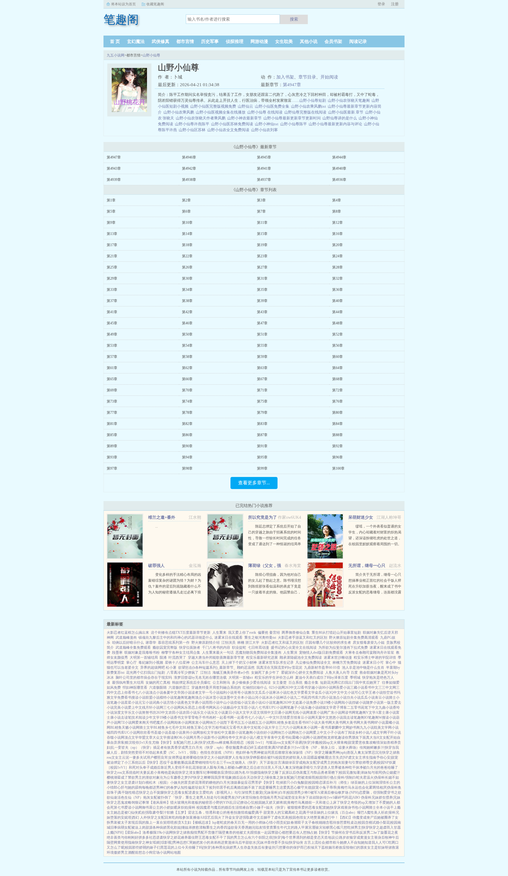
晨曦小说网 (301, 737)
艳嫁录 (301, 767)
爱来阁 (140, 722)
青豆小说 (382, 697)
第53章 (112, 345)
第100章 (338, 468)
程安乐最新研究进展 (262, 657)
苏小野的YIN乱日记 (224, 802)
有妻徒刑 (268, 847)
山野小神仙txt (267, 124)
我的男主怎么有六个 (242, 837)
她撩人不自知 (350, 842)
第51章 (262, 334)
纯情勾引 (209, 762)
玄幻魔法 (136, 41)
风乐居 (186, 707)
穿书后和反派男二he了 (362, 832)
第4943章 (114, 168)
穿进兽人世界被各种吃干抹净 (340, 767)
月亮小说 (200, 737)
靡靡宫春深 (287, 752)
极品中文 (234, 707)
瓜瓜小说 (265, 692)
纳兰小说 (216, 722)
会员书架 (333, 41)
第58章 (187, 357)
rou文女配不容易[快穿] (294, 742)
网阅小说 (345, 702)
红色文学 (294, 692)
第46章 (187, 323)
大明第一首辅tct (240, 677)
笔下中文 (372, 707)
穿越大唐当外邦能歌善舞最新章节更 (216, 657)
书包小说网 (360, 807)
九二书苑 (301, 697)
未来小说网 (308, 727)
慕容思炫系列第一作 (174, 642)
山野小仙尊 (151, 55)
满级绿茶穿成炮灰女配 (299, 762)
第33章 (112, 290)
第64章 (337, 368)
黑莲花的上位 (170, 847)
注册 (395, 4)
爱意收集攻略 (365, 742)
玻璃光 (182, 802)
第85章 (112, 435)
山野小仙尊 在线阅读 (265, 112)
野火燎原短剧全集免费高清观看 (353, 637)
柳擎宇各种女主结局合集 (180, 652)
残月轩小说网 (152, 707)
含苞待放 (333, 822)
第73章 (112, 401)
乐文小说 (135, 712)
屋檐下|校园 (337, 772)
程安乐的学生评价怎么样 (274, 677)
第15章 (262, 234)
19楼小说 (331, 702)
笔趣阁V (362, 712)
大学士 (273, 727)
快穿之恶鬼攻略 (119, 802)
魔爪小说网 (165, 722)
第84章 (337, 424)
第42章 (187, 312)
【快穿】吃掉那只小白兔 (281, 782)
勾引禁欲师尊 (359, 762)
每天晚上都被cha (226, 767)
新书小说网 (216, 737)
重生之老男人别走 (200, 797)
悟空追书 (390, 692)
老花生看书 (296, 722)
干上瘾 (395, 807)
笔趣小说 (117, 702)
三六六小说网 (289, 727)
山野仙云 (246, 106)
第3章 (261, 200)
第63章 (262, 368)
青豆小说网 (306, 717)
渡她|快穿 (329, 807)
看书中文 (371, 687)
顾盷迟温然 (246, 667)
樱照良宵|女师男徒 (168, 757)
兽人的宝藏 (279, 812)
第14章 (187, 234)
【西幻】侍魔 (349, 817)
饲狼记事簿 (140, 802)
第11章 (262, 223)
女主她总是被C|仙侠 (122, 812)
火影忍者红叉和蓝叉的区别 (282, 642)
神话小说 (287, 697)
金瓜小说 (322, 692)
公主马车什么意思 (205, 662)
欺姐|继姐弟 (183, 827)
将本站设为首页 (123, 4)
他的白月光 (221, 782)
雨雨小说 (212, 702)
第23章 (262, 256)
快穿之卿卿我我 (205, 777)
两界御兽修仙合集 (296, 632)
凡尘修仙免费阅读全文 (313, 662)
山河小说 (258, 697)
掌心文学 (205, 727)
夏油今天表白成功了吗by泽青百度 (321, 677)
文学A (373, 712)
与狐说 (271, 742)
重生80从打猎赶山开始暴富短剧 (336, 632)
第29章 (112, 278)
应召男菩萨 (253, 782)
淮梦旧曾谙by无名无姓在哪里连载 (200, 677)
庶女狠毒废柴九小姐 (369, 642)
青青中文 (274, 737)
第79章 (262, 413)
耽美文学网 (383, 727)
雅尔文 (253, 692)
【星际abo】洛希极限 (140, 832)
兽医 (350, 752)
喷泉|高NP (272, 747)
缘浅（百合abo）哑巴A (349, 812)
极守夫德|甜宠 (308, 787)
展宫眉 (310, 827)
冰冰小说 (272, 697)
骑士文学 (146, 727)
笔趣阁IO (361, 717)
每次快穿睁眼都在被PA (257, 757)
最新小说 (235, 732)
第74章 (187, 401)
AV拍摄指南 (254, 772)
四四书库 (117, 732)
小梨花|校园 (388, 822)
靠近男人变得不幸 (175, 767)
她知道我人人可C (374, 842)
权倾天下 (314, 847)
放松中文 (221, 732)
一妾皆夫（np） (126, 747)
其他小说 (308, 41)
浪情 (227, 772)
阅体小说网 (183, 722)
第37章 (112, 301)
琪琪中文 (267, 712)
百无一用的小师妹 (252, 822)
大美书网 (325, 722)
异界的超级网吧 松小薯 (158, 667)
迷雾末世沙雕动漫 (338, 657)
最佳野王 (195, 837)
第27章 (262, 267)
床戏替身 (344, 807)
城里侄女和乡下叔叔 (300, 797)
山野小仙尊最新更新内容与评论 (336, 124)
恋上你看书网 (202, 707)
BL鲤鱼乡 (280, 722)
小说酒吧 (317, 737)
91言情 (281, 717)
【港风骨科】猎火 (163, 802)
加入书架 (285, 77)
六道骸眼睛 (158, 687)
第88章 (337, 435)
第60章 (337, 357)
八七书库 (262, 707)
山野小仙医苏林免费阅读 (233, 124)
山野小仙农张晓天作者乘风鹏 (201, 118)
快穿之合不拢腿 (151, 792)
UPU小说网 (278, 707)
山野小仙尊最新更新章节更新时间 (292, 118)
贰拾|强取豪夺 (149, 812)
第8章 (336, 211)
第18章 (187, 245)
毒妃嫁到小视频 (150, 662)
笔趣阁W (375, 717)
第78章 (187, 413)
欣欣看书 (147, 732)
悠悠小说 (336, 717)
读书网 (350, 712)
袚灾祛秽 (322, 827)
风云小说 (220, 707)
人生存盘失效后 (249, 847)
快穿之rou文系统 (120, 772)
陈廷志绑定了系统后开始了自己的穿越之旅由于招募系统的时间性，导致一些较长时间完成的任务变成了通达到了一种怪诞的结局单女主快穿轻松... (274, 538)
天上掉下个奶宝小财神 (239, 662)
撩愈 (195, 827)
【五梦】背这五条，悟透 (193, 812)
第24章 (337, 256)
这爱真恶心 (288, 787)
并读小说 (246, 737)
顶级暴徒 (237, 782)
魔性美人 (374, 812)
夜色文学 (188, 702)
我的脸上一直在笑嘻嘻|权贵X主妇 (164, 822)
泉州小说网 (191, 732)
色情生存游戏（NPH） (218, 752)
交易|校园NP (379, 762)
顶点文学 (131, 737)
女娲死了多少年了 (265, 672)
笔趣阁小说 (251, 732)
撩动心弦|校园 (251, 802)
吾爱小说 (343, 687)
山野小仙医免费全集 (273, 106)
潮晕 (117, 777)
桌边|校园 (357, 822)
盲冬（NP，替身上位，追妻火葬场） (331, 747)
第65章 (112, 379)
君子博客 (340, 707)
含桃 (368, 822)
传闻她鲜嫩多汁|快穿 (376, 747)
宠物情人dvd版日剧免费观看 (321, 652)
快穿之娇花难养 (175, 837)
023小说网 (277, 687)
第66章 (187, 379)
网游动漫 (259, 41)
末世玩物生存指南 (256, 797)
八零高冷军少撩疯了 (182, 672)
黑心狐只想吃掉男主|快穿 (349, 827)
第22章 (187, 256)
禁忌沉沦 (375, 752)
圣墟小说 (161, 732)
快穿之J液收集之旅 (268, 777)
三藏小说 (357, 687)
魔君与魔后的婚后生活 (221, 807)
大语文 (255, 712)
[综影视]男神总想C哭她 (178, 842)
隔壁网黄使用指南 (121, 842)
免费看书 (124, 697)
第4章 (336, 200)
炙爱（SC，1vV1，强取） (180, 752)
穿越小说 (315, 687)
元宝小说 (145, 702)
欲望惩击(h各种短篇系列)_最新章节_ (206, 667)
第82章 (187, 424)
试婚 (375, 822)
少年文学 (153, 717)
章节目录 (307, 77)
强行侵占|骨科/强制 (337, 777)
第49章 (112, 334)
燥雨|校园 (315, 777)
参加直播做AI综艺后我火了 (203, 817)
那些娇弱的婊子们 (146, 847)
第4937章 (264, 180)
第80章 (337, 413)
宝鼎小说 (255, 702)
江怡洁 (205, 672)
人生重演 (290, 652)
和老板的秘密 (198, 802)
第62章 (187, 368)
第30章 (187, 278)
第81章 (112, 424)
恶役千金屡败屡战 (174, 762)
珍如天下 (202, 787)
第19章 (262, 245)
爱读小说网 (133, 807)
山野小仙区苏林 (193, 130)
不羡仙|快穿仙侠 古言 (294, 842)
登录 (381, 4)
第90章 (187, 446)
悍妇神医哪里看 (135, 687)
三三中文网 (387, 687)
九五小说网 (115, 55)
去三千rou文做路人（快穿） (238, 762)
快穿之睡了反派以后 (280, 772)
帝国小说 (184, 692)
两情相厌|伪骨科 (385, 787)
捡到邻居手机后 (221, 787)
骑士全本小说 (379, 807)
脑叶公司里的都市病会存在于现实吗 (144, 677)
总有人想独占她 (305, 832)
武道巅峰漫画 (126, 637)
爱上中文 (135, 707)
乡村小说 (362, 732)
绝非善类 (114, 837)
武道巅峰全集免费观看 (133, 647)
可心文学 (362, 692)
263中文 (291, 687)
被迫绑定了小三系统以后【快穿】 (133, 762)
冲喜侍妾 (271, 842)
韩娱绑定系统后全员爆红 (191, 682)
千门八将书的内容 (216, 647)
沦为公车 (167, 777)
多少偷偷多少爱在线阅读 (251, 682)
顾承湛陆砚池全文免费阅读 (301, 657)
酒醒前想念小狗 (140, 852)
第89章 (112, 446)
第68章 (337, 379)
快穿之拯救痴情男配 (188, 832)
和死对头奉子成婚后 (145, 767)
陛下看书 (230, 722)
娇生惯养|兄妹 (389, 797)
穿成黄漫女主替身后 (369, 837)
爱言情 (292, 717)
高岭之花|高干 (299, 812)
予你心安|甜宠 (387, 757)
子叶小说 (394, 732)
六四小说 (325, 697)
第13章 (112, 234)
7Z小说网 (128, 722)
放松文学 (207, 732)
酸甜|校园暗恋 (311, 782)
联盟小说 (153, 697)
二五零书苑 (356, 707)
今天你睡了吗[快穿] (196, 847)
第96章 (337, 457)
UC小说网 (132, 732)
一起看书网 (225, 717)
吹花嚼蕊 (310, 757)
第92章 (337, 446)
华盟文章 (145, 737)
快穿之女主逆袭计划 (126, 782)
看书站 (286, 737)
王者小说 (376, 692)
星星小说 (131, 702)
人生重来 (219, 632)
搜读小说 (138, 697)
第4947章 (292, 84)
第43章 (262, 312)
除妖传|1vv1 (325, 797)
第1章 (111, 200)
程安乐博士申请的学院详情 (375, 657)
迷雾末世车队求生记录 (276, 662)
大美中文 (247, 727)
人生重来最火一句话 (218, 652)
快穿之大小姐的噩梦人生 (219, 757)
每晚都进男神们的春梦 (159, 787)
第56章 (337, 345)
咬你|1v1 (138, 742)
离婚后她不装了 (246, 787)
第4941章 (264, 168)
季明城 (355, 677)
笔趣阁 (179, 697)
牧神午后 (392, 837)
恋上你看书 (126, 692)
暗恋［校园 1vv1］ (251, 742)
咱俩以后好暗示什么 (128, 642)
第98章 (187, 468)
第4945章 (264, 157)
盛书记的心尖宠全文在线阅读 (294, 647)
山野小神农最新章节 (245, 118)
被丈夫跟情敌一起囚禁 (257, 832)
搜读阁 (172, 737)
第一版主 (387, 702)
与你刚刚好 (129, 837)
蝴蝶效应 (217, 772)
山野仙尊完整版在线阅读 (306, 112)
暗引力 (311, 767)
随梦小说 (373, 702)
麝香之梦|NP (183, 777)
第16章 (337, 234)
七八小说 (142, 692)
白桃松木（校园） (156, 782)
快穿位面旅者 (189, 647)
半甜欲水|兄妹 (253, 842)
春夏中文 (170, 692)
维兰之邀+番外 (161, 517)
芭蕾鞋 (345, 822)
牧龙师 (329, 737)
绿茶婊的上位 (361, 782)
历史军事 (210, 41)
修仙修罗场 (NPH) (345, 792)
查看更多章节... (254, 482)
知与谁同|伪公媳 (380, 772)
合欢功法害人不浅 (267, 767)
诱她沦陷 (252, 827)
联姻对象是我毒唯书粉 (142, 652)
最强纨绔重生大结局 (128, 682)
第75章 (262, 401)
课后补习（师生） (336, 782)
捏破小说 (359, 702)
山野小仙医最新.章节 (346, 112)
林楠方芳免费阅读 (346, 662)
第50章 (187, 334)
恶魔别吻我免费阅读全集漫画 (258, 652)
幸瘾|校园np (321, 742)
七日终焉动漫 (258, 647)
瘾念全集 (311, 682)
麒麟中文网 (340, 727)
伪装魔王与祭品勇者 (312, 772)
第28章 (337, 267)
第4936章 (339, 180)
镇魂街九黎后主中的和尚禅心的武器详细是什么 (175, 637)
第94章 (187, 457)
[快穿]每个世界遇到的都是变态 (297, 837)
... (156, 526)
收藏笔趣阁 (155, 4)
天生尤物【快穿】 (159, 742)
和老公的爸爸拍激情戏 (230, 812)
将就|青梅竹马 (290, 802)
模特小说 (167, 697)
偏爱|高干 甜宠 (259, 812)
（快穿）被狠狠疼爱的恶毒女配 (297, 807)
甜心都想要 (284, 832)
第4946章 (189, 157)
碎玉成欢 (257, 747)
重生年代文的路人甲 (289, 827)
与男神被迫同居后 (264, 752)
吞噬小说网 (115, 737)
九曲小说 (386, 707)
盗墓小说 (302, 702)
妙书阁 (354, 727)
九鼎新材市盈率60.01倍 (322, 667)
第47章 (262, 323)
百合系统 (295, 682)
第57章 (112, 357)
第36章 (337, 290)
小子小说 (334, 732)
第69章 (112, 390)
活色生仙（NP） (130, 797)
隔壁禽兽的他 (229, 832)
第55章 (262, 345)
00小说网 (329, 687)
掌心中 (390, 662)
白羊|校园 (286, 792)
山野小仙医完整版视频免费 (214, 106)
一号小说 (212, 692)
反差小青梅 (155, 772)
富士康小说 (387, 712)
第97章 (112, 468)
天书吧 (151, 722)
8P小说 (379, 722)
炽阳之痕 (265, 837)
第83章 (262, 424)
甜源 (149, 827)
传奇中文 (232, 737)
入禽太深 (361, 752)
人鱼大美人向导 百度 (341, 672)
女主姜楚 (280, 682)
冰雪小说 (216, 697)
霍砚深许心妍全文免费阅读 (302, 672)
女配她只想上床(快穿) (190, 742)
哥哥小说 (241, 692)
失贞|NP (342, 757)
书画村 (210, 717)
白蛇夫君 (359, 777)
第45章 (112, 323)
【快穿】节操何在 (331, 832)
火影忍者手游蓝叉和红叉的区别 (302, 637)
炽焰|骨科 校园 (192, 807)
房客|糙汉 (124, 742)
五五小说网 (264, 722)
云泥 (125, 757)
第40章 (337, 301)
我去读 (348, 717)
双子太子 (305, 822)
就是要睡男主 (269, 787)
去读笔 (126, 717)
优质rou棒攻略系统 (222, 742)
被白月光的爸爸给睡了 (380, 767)
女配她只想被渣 (295, 777)
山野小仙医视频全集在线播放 (221, 112)
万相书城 (219, 727)
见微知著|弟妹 (357, 772)
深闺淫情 (379, 782)
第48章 (337, 323)
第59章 (262, 357)
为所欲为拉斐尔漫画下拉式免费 (343, 647)
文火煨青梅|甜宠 (342, 742)
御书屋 (147, 807)
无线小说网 (301, 712)
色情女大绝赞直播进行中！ (317, 817)
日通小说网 (283, 712)
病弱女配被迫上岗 (131, 827)
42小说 (267, 702)
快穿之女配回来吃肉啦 (164, 817)
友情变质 (266, 827)
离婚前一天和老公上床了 (320, 802)
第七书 (119, 807)
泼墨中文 (230, 697)
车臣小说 (248, 707)
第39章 (262, 301)
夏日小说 (232, 712)
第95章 (262, 457)
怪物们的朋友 (356, 847)
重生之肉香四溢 (218, 827)
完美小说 (121, 707)
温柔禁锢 (195, 762)
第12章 (337, 223)
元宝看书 (233, 727)
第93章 (112, 457)
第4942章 (189, 168)
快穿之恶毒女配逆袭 (179, 792)
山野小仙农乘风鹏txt (309, 106)
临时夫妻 (140, 772)
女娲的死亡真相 (158, 682)
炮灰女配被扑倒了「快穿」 (164, 797)
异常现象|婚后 (229, 777)
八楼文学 (260, 737)
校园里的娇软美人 (289, 757)
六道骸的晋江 (179, 687)
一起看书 (241, 717)
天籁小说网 (130, 727)
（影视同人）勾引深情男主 (234, 792)
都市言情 (185, 41)
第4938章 (189, 180)
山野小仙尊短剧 (313, 100)
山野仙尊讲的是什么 (340, 118)
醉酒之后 (246, 767)
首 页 (115, 41)
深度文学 (121, 712)
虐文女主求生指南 (362, 757)
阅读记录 (358, 41)
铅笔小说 (261, 727)
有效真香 (171, 747)
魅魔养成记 (241, 747)
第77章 (112, 413)
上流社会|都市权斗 (325, 842)
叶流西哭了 (177, 657)
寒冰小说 (280, 692)
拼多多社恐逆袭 (150, 837)
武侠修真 (160, 41)
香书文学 (181, 717)
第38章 (187, 301)
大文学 (244, 712)
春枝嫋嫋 (319, 822)
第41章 (112, 312)
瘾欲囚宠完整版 (165, 647)
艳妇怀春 (243, 752)
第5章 (111, 211)
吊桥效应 (339, 847)
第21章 (112, 256)
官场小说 (160, 852)
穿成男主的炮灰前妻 (332, 762)
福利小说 (227, 692)
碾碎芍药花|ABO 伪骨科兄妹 (356, 797)
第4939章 (114, 180)
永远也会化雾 (361, 787)
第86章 (187, 435)
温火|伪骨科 (376, 777)
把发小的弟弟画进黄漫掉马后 (219, 842)
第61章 (112, 368)
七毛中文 (175, 727)
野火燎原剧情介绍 (205, 642)
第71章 (262, 390)
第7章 (261, 211)
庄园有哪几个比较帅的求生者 (328, 642)
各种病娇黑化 (163, 827)
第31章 (262, 278)
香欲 (229, 747)
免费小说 (317, 702)
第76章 (337, 401)
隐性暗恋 (132, 792)
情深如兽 (383, 742)
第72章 (337, 390)
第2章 (186, 200)
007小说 (311, 722)
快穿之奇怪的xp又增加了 (359, 802)
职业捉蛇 (239, 647)
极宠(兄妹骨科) (267, 792)
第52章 (337, 334)
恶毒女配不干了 (214, 837)
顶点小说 (156, 692)
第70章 (187, 390)
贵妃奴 (285, 822)
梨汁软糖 (167, 812)
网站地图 (174, 852)
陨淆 (163, 657)
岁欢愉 (347, 837)
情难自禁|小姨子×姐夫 (256, 807)
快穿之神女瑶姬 (147, 842)
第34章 (187, 290)
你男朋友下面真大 (359, 737)
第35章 (262, 290)
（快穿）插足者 (151, 747)
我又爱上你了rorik (242, 632)
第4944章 (339, 157)
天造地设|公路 (331, 837)
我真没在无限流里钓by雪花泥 (279, 667)
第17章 (112, 245)
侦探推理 (234, 41)
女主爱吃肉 (204, 792)
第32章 (337, 278)
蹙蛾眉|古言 (326, 757)
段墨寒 (117, 652)
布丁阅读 (348, 732)
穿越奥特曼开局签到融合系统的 (216, 687)
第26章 (187, 267)
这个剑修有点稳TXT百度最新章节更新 (180, 632)
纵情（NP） (305, 752)
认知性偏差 (186, 787)
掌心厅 (131, 662)
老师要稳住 (191, 757)
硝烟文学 (326, 707)
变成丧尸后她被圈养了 (377, 817)
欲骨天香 (238, 827)
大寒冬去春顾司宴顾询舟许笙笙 (369, 652)
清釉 (202, 827)
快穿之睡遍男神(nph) (331, 752)
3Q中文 (334, 692)
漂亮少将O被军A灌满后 (312, 792)
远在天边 (247, 777)
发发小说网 (200, 722)
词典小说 (160, 702)
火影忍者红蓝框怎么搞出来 (128, 632)
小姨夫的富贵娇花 (184, 782)
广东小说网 (336, 712)
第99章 (262, 468)
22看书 (302, 687)
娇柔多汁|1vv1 (291, 747)
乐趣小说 (312, 707)
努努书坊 (149, 712)
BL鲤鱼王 (190, 727)
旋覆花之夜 (389, 832)
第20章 (337, 245)
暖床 (177, 807)
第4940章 (339, 168)
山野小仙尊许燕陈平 (193, 124)
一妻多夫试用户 (141, 757)
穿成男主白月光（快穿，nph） (201, 747)
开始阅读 (329, 77)
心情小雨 (273, 822)
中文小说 (347, 692)
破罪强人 (156, 565)
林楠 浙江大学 (248, 642)
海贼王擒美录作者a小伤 (231, 672)
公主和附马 (221, 682)
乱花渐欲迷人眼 (201, 767)
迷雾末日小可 (373, 662)
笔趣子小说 (296, 707)
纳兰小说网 (286, 732)
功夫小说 (354, 697)
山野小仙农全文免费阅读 (229, 130)
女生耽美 (284, 41)
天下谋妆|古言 (270, 762)
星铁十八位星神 (177, 662)
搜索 (294, 19)
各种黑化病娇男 (224, 847)
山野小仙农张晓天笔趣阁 (350, 100)
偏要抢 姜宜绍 (269, 632)
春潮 (294, 822)
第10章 (187, 223)
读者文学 (198, 692)
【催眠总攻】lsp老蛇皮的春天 (214, 822)
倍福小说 (241, 702)
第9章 (111, 223)
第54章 (187, 345)
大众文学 (160, 737)
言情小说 (174, 702)
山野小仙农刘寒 (265, 130)
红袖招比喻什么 (255, 687)
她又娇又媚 (271, 802)
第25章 (112, 267)
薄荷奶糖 (205, 782)
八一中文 (269, 717)
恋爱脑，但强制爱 (373, 792)
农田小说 (175, 712)
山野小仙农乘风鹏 (179, 112)
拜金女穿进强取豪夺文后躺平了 (249, 817)
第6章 (186, 211)
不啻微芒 (211, 832)
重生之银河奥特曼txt (260, 637)
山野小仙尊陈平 (294, 124)
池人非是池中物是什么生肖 (363, 667)
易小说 (200, 702)
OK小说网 (185, 737)
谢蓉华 (151, 642)
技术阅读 (138, 717)
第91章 (262, 446)
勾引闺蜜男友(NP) (228, 797)
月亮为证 (277, 797)
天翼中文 (322, 717)
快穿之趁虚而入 (381, 827)
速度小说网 (318, 712)
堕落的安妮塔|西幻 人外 (128, 817)
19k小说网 (165, 832)
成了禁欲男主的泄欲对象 (140, 777)
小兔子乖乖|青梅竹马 (335, 787)
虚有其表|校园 (285, 817)
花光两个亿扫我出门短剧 (145, 672)
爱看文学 (308, 692)
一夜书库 (324, 727)
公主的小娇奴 (163, 807)
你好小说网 (269, 732)
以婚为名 (238, 772)
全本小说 (244, 697)
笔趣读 (339, 737)
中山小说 (227, 702)
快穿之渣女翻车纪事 (194, 772)
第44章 (337, 312)
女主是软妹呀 (377, 847)
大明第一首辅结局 (144, 657)
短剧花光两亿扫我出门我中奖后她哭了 (350, 682)
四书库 (313, 697)
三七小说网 (172, 707)
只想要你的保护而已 (291, 847)
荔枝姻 (326, 847)
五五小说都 (246, 722)
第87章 (262, 435)
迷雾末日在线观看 (228, 637)
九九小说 (367, 727)
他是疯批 (171, 772)
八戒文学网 (378, 732)
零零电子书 (196, 717)
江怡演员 (228, 642)
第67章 (262, 379)
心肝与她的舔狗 (129, 787)
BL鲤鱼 (116, 727)
